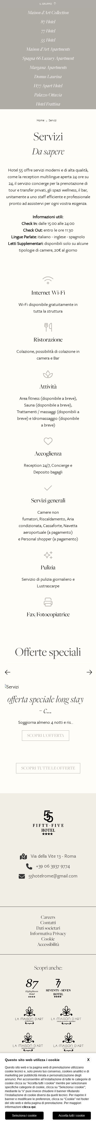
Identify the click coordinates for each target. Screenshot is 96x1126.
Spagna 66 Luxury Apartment (48, 58)
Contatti (48, 922)
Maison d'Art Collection (48, 12)
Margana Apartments (48, 67)
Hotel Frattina (48, 104)
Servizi (53, 120)
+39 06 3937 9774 (53, 866)
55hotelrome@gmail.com (53, 876)
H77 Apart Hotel (48, 86)
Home (40, 120)
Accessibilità (48, 944)
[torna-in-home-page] (48, 823)
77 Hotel (48, 31)
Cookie (48, 938)
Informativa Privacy (48, 933)
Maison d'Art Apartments (48, 49)
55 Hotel (48, 40)
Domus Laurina (48, 77)
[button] (7, 672)
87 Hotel (48, 22)
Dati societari (48, 928)
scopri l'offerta (45, 735)
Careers (48, 917)
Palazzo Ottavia (48, 95)
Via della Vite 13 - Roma (53, 856)
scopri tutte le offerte (48, 768)
